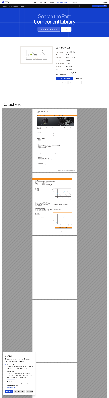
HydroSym (34, 2)
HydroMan (43, 2)
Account (104, 2)
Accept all (9, 391)
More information (11, 379)
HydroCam (51, 2)
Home (4, 6)
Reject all (30, 391)
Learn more (21, 361)
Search (23, 6)
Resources (74, 2)
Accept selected (19, 391)
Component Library (62, 2)
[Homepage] (5, 2)
